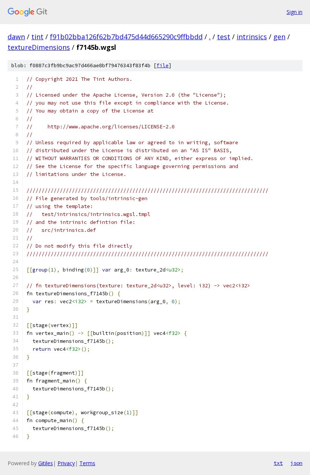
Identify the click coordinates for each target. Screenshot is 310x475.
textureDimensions (39, 47)
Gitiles (45, 463)
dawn (16, 36)
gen (279, 36)
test (223, 36)
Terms (87, 463)
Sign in (294, 11)
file (163, 65)
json (296, 463)
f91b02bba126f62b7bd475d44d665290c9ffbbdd (126, 36)
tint (37, 36)
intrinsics (252, 36)
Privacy (66, 463)
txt (278, 463)
